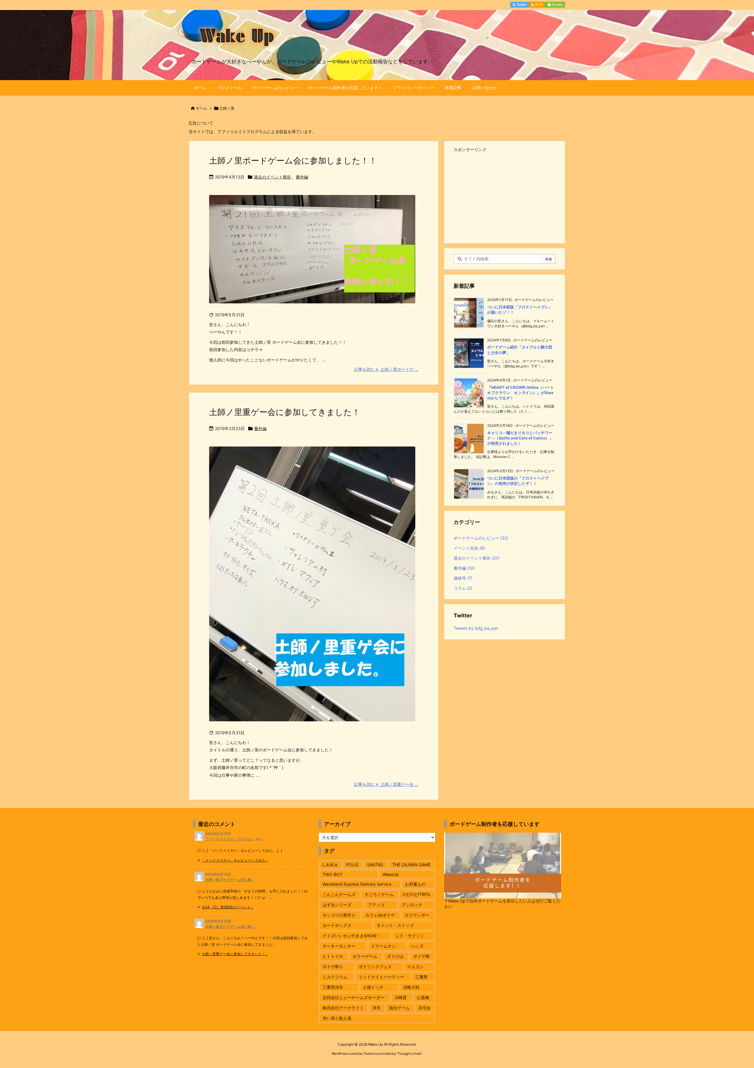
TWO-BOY (333, 874)
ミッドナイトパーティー (381, 976)
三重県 (421, 976)
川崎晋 (400, 997)
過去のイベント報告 (272, 176)
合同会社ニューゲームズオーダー (353, 997)
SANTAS (375, 864)
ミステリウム (335, 976)
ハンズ (417, 945)
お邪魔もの (415, 884)
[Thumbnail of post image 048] (312, 253)
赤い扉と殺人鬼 (337, 1018)
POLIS (352, 864)
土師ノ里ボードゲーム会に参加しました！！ (293, 161)
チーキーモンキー (339, 945)
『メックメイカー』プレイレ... (230, 839)
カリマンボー (417, 914)
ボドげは (395, 956)
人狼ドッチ (373, 987)
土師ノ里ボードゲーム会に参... (230, 879)
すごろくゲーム (379, 894)
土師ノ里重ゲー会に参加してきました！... (235, 954)
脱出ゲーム (399, 1007)
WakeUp (391, 874)
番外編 (302, 176)
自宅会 (424, 1007)
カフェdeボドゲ (380, 914)
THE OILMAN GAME (411, 864)
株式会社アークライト (343, 1007)
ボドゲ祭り (333, 966)
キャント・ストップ (395, 925)
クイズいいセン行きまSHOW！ (352, 935)
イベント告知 (469, 547)
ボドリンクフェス (375, 966)
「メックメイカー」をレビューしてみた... (235, 860)
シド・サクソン (409, 935)
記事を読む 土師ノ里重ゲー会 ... (386, 784)
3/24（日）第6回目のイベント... (227, 907)
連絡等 (463, 578)
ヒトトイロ (333, 956)
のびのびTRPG (416, 894)
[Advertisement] (504, 195)
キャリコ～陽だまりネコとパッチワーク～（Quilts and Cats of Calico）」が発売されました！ (520, 438)
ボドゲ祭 (421, 956)
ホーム (201, 108)
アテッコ (376, 904)
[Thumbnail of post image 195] (312, 587)
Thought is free (409, 1054)
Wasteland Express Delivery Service (357, 884)
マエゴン (415, 966)
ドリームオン (383, 945)
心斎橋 (423, 997)
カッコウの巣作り (339, 914)
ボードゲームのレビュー (481, 537)
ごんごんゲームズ (339, 894)
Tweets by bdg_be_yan (476, 628)
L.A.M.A (330, 864)
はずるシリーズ (337, 904)
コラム (463, 588)
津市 (376, 1007)
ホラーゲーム (365, 956)
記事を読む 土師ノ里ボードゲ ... (386, 369)
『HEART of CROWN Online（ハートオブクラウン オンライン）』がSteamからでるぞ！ (520, 392)
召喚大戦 (411, 987)
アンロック (412, 904)
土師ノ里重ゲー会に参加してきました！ (284, 412)
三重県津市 (333, 987)
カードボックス (337, 925)
